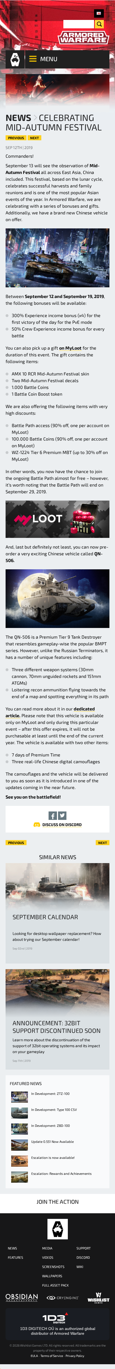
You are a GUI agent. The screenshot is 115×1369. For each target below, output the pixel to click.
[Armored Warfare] (83, 38)
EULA (34, 1355)
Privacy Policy (75, 1355)
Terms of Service (51, 1355)
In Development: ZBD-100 (50, 1125)
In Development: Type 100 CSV (54, 1109)
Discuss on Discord (62, 824)
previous (16, 138)
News (18, 117)
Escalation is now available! (53, 1157)
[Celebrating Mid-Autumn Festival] (99, 13)
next (34, 138)
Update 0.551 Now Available (52, 1141)
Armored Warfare (57, 1229)
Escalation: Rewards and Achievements (61, 1173)
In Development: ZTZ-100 (50, 1093)
